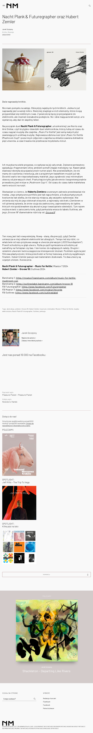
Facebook (46, 705)
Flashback (46, 702)
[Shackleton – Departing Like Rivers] (47, 630)
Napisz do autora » (29, 338)
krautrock (43, 309)
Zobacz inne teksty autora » (32, 340)
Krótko (4, 32)
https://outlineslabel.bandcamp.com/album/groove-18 (44, 283)
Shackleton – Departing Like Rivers (46, 671)
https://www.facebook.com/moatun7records (39, 289)
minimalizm (51, 309)
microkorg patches (60, 726)
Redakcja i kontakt (49, 698)
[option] (46, 638)
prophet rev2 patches (45, 726)
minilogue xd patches (51, 728)
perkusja (42, 311)
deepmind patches (8, 728)
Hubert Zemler (34, 309)
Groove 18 (25, 309)
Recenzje (11, 32)
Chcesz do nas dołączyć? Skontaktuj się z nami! (18, 424)
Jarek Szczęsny (7, 29)
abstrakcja (10, 309)
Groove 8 (50, 212)
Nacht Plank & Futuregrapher (22, 311)
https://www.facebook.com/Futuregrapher (44, 286)
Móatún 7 (59, 309)
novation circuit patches (75, 726)
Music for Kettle (67, 309)
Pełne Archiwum (48, 708)
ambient (18, 309)
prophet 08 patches (21, 728)
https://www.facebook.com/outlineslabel (36, 292)
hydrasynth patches (36, 728)
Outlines (36, 311)
